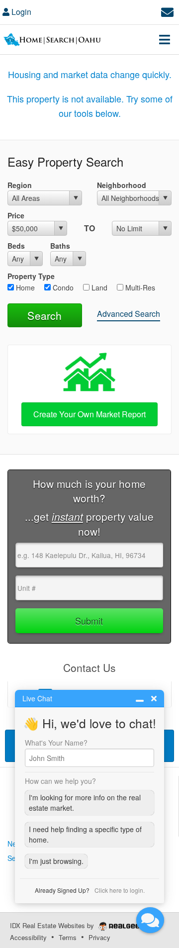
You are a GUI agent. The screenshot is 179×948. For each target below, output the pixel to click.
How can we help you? (60, 780)
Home (24, 287)
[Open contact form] (167, 10)
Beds (16, 246)
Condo (62, 287)
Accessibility (28, 937)
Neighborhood (121, 185)
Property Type (31, 276)
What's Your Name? (56, 742)
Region (19, 185)
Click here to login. (119, 890)
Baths (60, 246)
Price (15, 215)
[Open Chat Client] (150, 920)
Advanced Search (128, 313)
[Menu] (165, 39)
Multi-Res (139, 287)
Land (98, 287)
